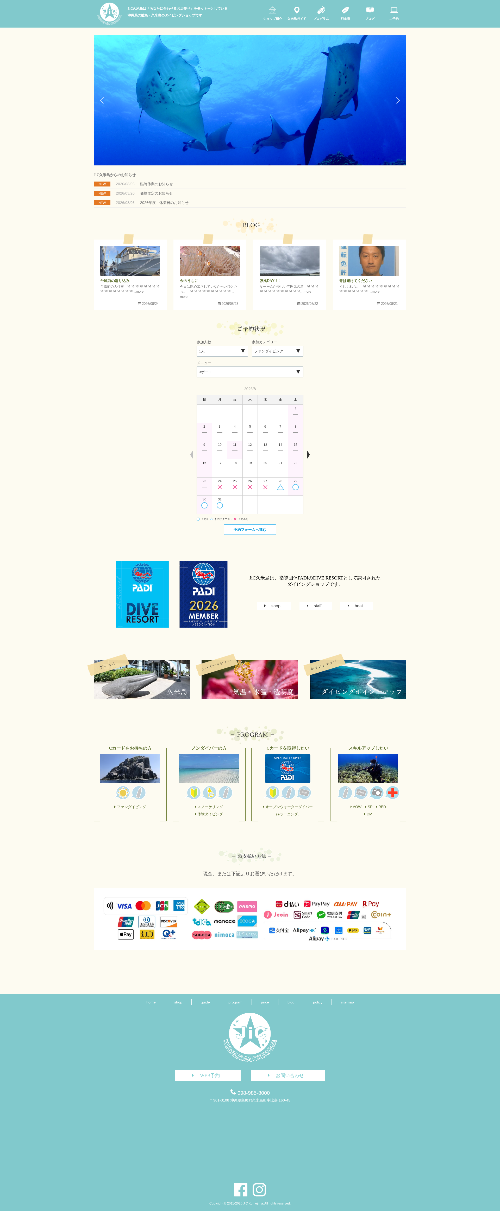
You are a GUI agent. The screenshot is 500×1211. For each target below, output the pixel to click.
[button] (102, 100)
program (235, 1002)
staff (317, 606)
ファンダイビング (131, 807)
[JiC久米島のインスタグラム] (259, 1189)
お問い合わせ (290, 1075)
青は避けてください (355, 281)
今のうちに (189, 281)
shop (275, 606)
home (151, 1002)
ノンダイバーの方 (209, 748)
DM (369, 814)
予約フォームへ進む (250, 529)
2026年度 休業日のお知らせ (164, 203)
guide (205, 1002)
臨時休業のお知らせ (156, 184)
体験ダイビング (210, 814)
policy (317, 1002)
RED (382, 807)
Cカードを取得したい (287, 748)
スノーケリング (210, 807)
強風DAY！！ (271, 281)
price (265, 1002)
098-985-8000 (254, 1093)
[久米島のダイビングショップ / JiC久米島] (109, 24)
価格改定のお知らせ (156, 193)
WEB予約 (210, 1075)
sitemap (347, 1002)
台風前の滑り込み (114, 281)
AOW (357, 807)
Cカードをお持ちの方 (130, 748)
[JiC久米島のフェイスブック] (240, 1189)
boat (359, 606)
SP (370, 807)
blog (291, 1002)
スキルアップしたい (368, 748)
